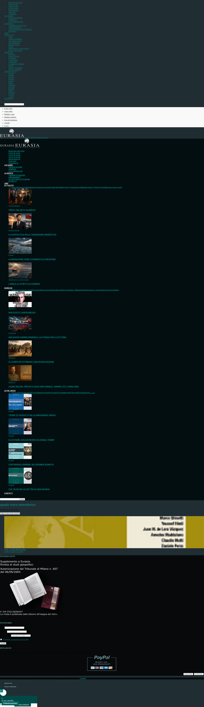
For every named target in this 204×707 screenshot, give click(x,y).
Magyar (11, 81)
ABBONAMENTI (14, 27)
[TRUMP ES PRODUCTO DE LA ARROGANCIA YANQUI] (20, 409)
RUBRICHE (8, 52)
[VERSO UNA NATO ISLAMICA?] (20, 204)
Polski (10, 83)
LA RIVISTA (9, 24)
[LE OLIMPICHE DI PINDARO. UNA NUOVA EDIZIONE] (20, 356)
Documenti (12, 58)
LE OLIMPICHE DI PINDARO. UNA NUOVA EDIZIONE (31, 362)
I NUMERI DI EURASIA (17, 26)
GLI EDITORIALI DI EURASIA (20, 29)
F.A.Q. (6, 126)
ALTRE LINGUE (10, 72)
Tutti (10, 187)
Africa (10, 37)
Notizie (10, 66)
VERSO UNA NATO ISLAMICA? (21, 210)
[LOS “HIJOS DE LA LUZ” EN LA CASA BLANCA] (20, 483)
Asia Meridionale (14, 43)
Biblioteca (11, 54)
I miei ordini (8, 111)
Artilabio (83, 678)
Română (11, 89)
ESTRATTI (12, 31)
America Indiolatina (15, 39)
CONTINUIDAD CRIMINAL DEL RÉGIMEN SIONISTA (31, 464)
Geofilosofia (12, 62)
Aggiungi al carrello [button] (16, 552)
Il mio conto (8, 108)
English (11, 75)
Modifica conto (9, 114)
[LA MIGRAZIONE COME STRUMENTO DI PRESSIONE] (20, 253)
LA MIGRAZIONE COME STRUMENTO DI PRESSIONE (32, 259)
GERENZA (12, 20)
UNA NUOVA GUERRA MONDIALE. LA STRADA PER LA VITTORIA (37, 337)
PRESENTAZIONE (15, 18)
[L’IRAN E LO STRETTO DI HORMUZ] (20, 278)
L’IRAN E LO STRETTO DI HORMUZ (24, 284)
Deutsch (11, 73)
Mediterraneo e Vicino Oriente (18, 49)
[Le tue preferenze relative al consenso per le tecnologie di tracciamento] (10, 703)
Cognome (3, 631)
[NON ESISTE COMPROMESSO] (20, 306)
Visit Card (11, 12)
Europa (10, 47)
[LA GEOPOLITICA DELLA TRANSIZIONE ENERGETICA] (20, 228)
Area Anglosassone (14, 41)
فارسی (10, 97)
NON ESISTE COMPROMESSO (22, 312)
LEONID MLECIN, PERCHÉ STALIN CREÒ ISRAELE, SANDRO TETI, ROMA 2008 (43, 386)
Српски (11, 95)
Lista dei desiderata (10, 120)
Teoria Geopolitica (14, 70)
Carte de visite (13, 6)
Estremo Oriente (13, 45)
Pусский (11, 87)
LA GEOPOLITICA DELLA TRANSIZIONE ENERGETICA (32, 234)
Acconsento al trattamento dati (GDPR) (15, 639)
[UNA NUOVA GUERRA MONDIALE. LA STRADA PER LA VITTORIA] (20, 331)
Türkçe (10, 91)
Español (11, 77)
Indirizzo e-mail (5, 635)
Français (11, 79)
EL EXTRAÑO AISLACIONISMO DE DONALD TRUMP (31, 440)
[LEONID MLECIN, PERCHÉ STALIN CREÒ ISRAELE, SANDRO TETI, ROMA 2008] (20, 380)
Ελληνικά (11, 93)
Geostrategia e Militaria (16, 64)
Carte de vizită (13, 8)
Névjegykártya (13, 10)
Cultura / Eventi (13, 56)
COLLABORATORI (15, 22)
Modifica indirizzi (10, 117)
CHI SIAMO (8, 16)
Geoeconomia (13, 60)
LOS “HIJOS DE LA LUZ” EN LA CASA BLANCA (29, 489)
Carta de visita (13, 4)
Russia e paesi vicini (15, 50)
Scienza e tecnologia (15, 68)
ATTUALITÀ (9, 35)
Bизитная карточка (15, 3)
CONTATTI (8, 98)
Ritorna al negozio (22, 704)
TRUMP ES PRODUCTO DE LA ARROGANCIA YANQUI (32, 415)
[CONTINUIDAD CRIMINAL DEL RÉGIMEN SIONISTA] (20, 458)
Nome (2, 628)
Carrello (7, 123)
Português (11, 85)
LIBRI (6, 33)
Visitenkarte (12, 14)
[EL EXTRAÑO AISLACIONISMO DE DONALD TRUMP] (20, 434)
